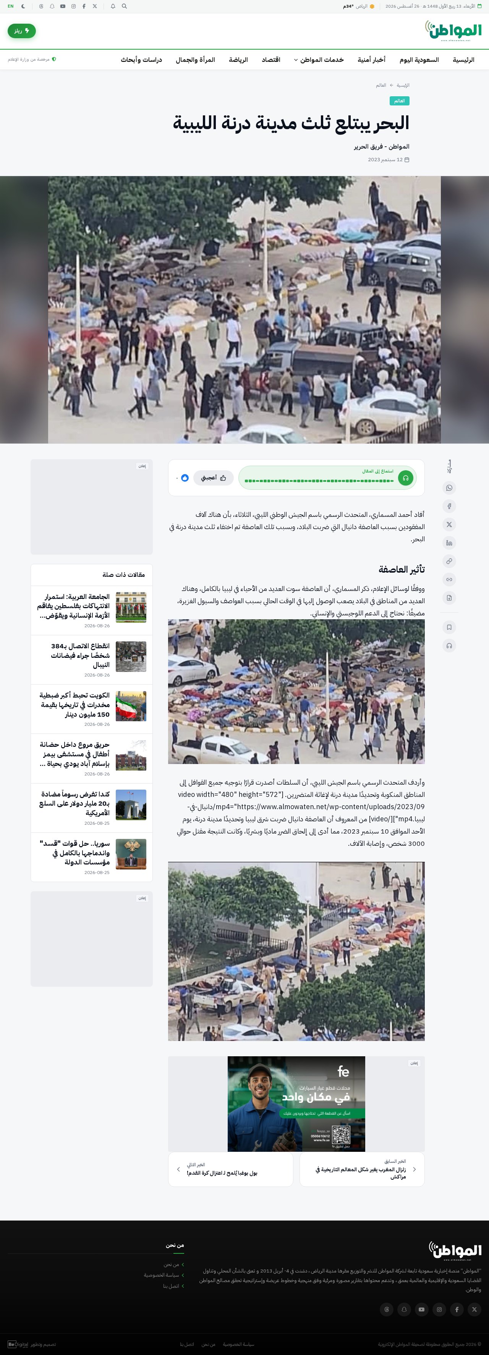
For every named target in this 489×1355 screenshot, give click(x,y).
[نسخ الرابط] (449, 561)
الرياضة (238, 60)
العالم (381, 85)
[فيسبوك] (84, 6)
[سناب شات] (52, 6)
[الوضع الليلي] (23, 6)
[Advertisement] (92, 507)
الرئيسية (463, 60)
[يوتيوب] (63, 6)
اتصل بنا (171, 1286)
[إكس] (449, 524)
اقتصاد (271, 60)
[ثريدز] (41, 6)
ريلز (18, 31)
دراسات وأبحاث (141, 60)
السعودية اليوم (419, 60)
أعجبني (209, 478)
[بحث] (124, 6)
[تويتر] (95, 6)
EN (11, 6)
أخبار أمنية (372, 60)
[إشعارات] (113, 6)
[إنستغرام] (73, 6)
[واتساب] (449, 488)
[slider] (319, 481)
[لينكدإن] (449, 543)
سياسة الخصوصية (161, 1275)
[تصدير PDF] (449, 598)
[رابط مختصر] (449, 579)
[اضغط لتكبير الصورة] (244, 310)
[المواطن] (453, 31)
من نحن (171, 1264)
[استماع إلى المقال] (449, 645)
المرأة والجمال (195, 60)
